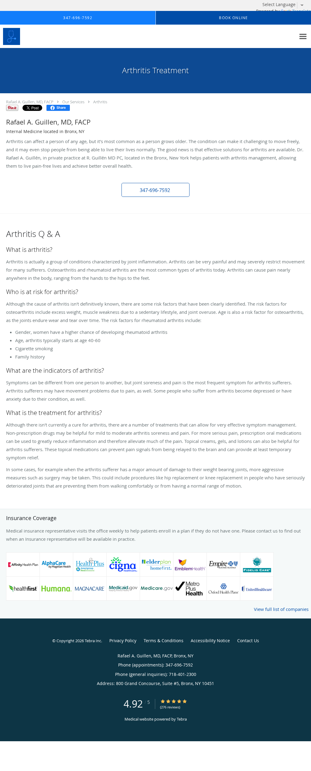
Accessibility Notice (210, 640)
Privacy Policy (122, 640)
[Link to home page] (10, 36)
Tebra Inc (93, 640)
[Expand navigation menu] (303, 36)
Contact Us (248, 640)
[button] (155, 190)
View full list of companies (281, 609)
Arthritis (100, 102)
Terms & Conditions (163, 640)
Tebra (182, 719)
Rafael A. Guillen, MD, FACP (29, 102)
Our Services (73, 102)
